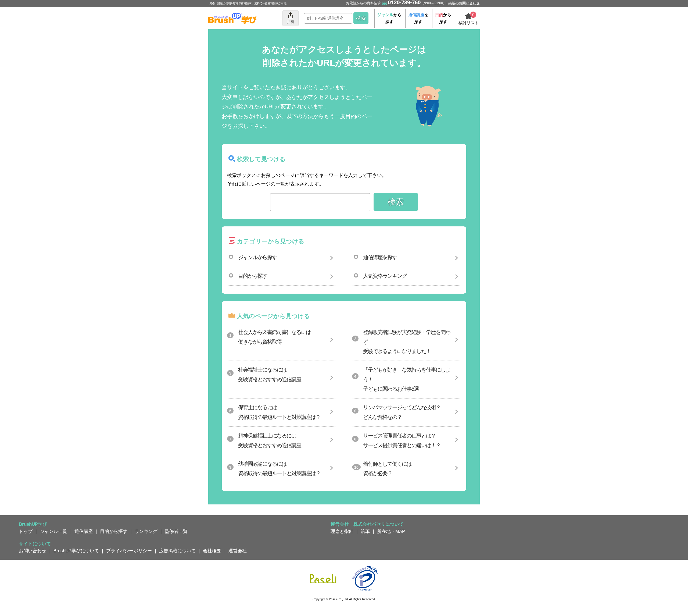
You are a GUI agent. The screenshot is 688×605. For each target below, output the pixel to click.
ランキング (146, 531)
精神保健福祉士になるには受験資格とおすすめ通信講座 (269, 440)
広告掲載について (177, 550)
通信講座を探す (380, 257)
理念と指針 (342, 531)
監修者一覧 (176, 531)
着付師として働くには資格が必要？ (387, 468)
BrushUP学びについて (76, 550)
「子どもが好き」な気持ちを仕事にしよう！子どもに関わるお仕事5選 (406, 379)
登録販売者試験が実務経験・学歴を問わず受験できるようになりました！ (406, 341)
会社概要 (212, 550)
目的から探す (252, 276)
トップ (26, 531)
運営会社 (237, 550)
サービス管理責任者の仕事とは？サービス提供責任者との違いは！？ (401, 440)
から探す (389, 18)
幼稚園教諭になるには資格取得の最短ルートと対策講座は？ (279, 468)
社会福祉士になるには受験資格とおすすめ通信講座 (269, 374)
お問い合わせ (32, 550)
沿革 (365, 531)
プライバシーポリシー (129, 550)
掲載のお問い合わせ (464, 3)
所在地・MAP (391, 531)
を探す (418, 18)
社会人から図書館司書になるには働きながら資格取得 (274, 337)
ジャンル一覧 (53, 531)
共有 (290, 22)
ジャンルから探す (257, 257)
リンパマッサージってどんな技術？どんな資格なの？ (401, 412)
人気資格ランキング (385, 276)
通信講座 (83, 531)
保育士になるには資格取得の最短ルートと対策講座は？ (279, 412)
